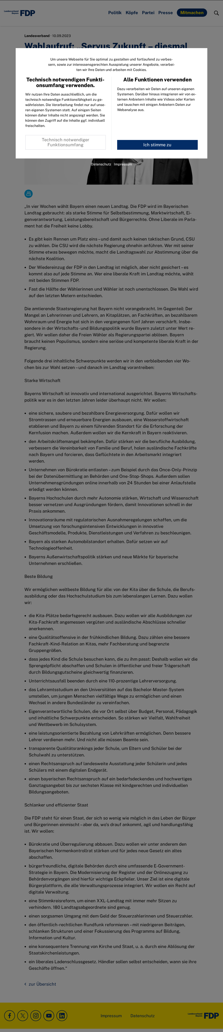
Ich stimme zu (157, 144)
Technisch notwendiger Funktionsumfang (65, 142)
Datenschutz (101, 164)
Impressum (123, 164)
